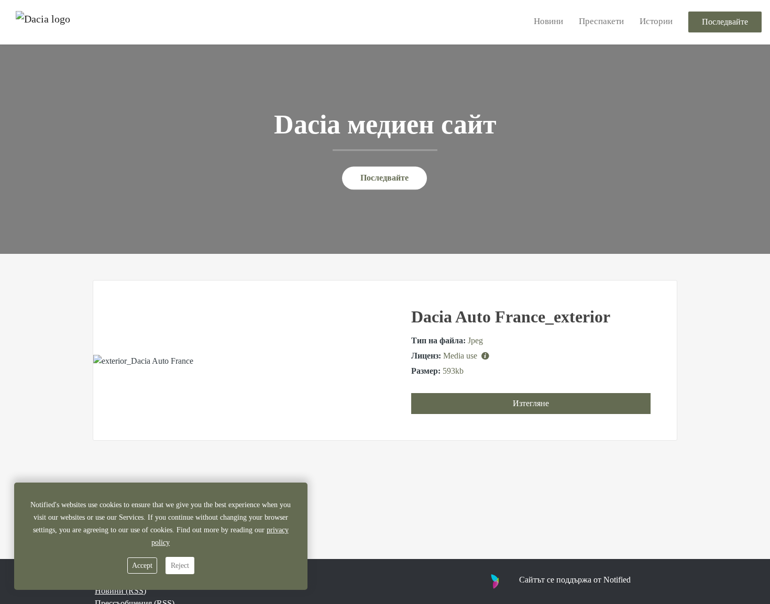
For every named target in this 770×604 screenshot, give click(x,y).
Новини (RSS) (120, 590)
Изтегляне (531, 403)
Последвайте (725, 22)
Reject (180, 565)
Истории (656, 22)
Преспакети (601, 22)
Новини (548, 22)
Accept (142, 565)
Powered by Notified (546, 580)
